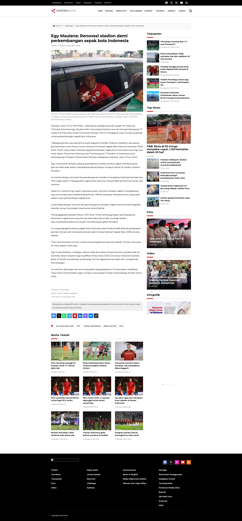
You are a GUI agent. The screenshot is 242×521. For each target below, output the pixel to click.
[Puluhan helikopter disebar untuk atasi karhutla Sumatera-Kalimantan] (153, 163)
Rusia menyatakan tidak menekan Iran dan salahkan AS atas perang (175, 56)
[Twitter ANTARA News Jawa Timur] (171, 3)
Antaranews (57, 3)
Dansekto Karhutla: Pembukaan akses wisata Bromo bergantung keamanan (175, 95)
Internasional (129, 470)
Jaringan (163, 470)
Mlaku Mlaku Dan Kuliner (134, 479)
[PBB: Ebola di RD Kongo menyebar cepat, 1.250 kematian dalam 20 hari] (169, 129)
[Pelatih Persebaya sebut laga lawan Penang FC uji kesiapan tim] (153, 83)
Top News (98, 3)
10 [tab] (186, 291)
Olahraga (160, 11)
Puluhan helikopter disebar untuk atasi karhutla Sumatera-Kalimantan (173, 162)
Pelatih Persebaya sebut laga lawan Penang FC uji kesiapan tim (174, 82)
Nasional (109, 11)
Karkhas (171, 11)
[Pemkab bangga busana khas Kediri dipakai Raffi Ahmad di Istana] (153, 70)
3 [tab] (169, 250)
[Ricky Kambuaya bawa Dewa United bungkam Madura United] (97, 351)
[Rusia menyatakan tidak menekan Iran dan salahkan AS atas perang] (153, 57)
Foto (150, 212)
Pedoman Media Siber (169, 488)
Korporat (163, 501)
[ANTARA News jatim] (63, 11)
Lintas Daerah (136, 11)
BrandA (162, 492)
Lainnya (182, 11)
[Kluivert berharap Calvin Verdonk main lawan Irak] (65, 420)
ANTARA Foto (165, 496)
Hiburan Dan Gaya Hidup (134, 483)
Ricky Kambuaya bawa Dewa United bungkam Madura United (96, 365)
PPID (161, 505)
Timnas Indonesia (92, 326)
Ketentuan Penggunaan (170, 474)
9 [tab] (182, 291)
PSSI (121, 326)
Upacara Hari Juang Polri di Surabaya (166, 240)
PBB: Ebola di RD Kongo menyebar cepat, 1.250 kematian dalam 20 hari (167, 149)
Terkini (78, 3)
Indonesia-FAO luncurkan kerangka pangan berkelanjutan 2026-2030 (172, 175)
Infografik (153, 294)
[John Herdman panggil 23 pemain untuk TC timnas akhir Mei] (65, 351)
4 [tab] (172, 250)
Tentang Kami (165, 483)
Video (151, 253)
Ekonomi (148, 11)
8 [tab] (178, 291)
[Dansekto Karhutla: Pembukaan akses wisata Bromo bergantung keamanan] (153, 96)
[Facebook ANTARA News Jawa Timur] (166, 3)
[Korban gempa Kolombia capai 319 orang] (153, 201)
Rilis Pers (107, 3)
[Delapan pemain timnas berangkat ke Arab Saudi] (129, 420)
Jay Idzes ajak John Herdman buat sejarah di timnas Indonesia (129, 400)
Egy (78, 326)
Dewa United (110, 326)
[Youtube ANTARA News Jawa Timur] (181, 3)
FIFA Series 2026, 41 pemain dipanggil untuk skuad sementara (96, 400)
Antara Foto (68, 3)
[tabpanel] (169, 233)
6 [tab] (171, 291)
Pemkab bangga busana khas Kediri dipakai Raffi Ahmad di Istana (174, 69)
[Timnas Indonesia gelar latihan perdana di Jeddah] (97, 420)
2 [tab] (165, 250)
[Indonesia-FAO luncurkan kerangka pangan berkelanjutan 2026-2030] (153, 176)
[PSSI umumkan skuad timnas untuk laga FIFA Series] (65, 385)
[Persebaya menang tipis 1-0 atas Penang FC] (153, 45)
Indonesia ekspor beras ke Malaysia (166, 374)
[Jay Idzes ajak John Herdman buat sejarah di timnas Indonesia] (129, 385)
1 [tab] (161, 250)
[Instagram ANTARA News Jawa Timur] (176, 3)
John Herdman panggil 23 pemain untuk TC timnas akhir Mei (63, 365)
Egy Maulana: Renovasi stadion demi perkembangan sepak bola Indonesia (110, 26)
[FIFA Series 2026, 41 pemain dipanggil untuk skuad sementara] (97, 385)
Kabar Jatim (121, 11)
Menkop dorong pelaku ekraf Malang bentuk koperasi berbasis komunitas (167, 280)
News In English (130, 474)
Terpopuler (87, 3)
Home (100, 11)
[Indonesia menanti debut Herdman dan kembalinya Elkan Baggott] (129, 351)
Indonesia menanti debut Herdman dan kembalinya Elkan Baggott (127, 365)
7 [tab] (174, 291)
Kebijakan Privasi (167, 479)
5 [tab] (176, 250)
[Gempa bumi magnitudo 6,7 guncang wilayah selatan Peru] (153, 189)
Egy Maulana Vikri (65, 326)
